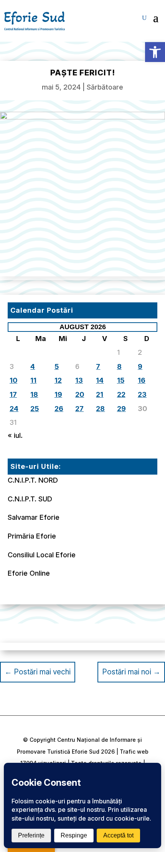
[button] (155, 52)
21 (99, 394)
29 (121, 409)
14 (100, 380)
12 (58, 380)
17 (13, 394)
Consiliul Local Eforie (42, 555)
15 (120, 380)
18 (34, 394)
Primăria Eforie (32, 536)
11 (33, 380)
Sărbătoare (105, 87)
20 (79, 394)
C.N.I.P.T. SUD (30, 499)
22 (121, 394)
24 (14, 409)
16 (141, 380)
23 (142, 394)
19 (58, 394)
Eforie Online (29, 573)
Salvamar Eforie (33, 517)
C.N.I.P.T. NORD (33, 480)
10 (13, 380)
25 (34, 409)
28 (100, 409)
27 (79, 409)
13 (79, 380)
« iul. (15, 435)
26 (58, 409)
